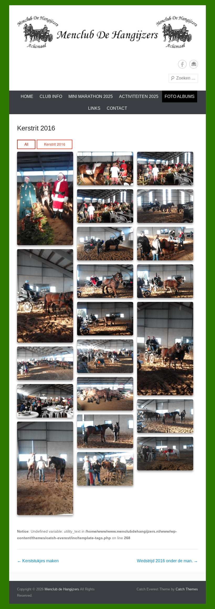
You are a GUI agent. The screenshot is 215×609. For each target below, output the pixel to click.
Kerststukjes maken (38, 561)
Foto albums (180, 96)
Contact (117, 108)
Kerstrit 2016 (36, 128)
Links (94, 108)
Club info (51, 96)
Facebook (182, 64)
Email (193, 64)
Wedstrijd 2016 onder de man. (167, 561)
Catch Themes (187, 589)
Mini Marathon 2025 (90, 96)
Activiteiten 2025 (138, 96)
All (26, 144)
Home (27, 96)
